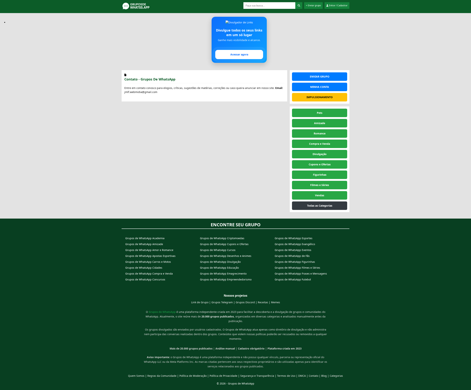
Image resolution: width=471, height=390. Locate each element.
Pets (319, 113)
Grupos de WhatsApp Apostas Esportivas (150, 256)
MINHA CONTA (319, 87)
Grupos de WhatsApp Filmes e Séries (297, 267)
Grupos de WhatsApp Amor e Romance (149, 250)
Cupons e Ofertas (320, 164)
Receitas (263, 302)
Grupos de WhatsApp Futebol (293, 279)
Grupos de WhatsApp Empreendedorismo (226, 279)
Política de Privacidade (223, 375)
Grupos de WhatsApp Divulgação (220, 261)
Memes (275, 302)
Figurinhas (319, 174)
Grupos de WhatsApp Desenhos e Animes (225, 256)
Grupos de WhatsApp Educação (219, 267)
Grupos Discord (245, 302)
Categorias (336, 375)
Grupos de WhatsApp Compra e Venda (149, 273)
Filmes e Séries (319, 185)
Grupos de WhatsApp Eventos (293, 250)
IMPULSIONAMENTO (320, 97)
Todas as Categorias (319, 205)
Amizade (319, 123)
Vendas (319, 195)
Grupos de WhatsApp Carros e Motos (148, 261)
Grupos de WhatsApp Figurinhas (295, 261)
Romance (319, 133)
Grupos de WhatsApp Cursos (218, 250)
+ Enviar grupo (313, 5)
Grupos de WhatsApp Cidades (143, 267)
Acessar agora (239, 54)
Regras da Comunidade (161, 375)
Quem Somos (136, 375)
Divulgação (320, 154)
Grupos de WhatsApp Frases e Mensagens (301, 273)
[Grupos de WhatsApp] (145, 8)
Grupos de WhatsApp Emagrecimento (223, 273)
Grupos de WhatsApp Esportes (293, 238)
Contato (313, 375)
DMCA (302, 375)
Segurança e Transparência (257, 375)
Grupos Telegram (222, 302)
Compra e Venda (319, 143)
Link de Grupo (199, 302)
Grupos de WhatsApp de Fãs (292, 256)
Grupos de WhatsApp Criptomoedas (222, 238)
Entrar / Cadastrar (338, 5)
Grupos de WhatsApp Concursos (145, 279)
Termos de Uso (286, 375)
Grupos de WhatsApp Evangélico (295, 244)
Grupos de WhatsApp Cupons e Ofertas (224, 244)
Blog (324, 375)
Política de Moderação (193, 375)
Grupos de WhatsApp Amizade (144, 244)
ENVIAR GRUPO (319, 76)
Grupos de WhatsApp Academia (144, 238)
